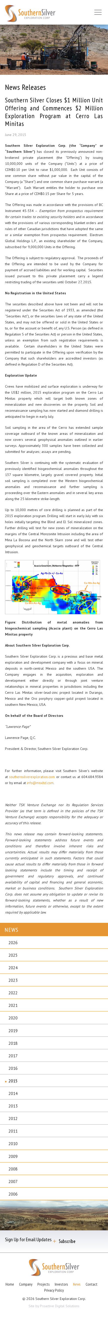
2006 (13, 1194)
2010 (13, 1143)
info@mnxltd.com (40, 783)
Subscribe (67, 1241)
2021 (13, 1005)
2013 (13, 1106)
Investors (61, 1284)
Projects (43, 1284)
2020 (13, 1018)
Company (25, 1284)
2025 (13, 955)
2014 (13, 1093)
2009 (13, 1156)
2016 (13, 1068)
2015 (13, 1081)
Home (10, 1284)
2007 (13, 1181)
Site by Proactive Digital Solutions (54, 1306)
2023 (13, 980)
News (77, 1284)
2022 (13, 993)
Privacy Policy (54, 1290)
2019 (13, 1030)
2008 (13, 1169)
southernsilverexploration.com (32, 777)
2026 (13, 942)
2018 (13, 1043)
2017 (13, 1056)
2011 (13, 1131)
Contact (91, 1284)
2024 (13, 967)
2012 (13, 1118)
